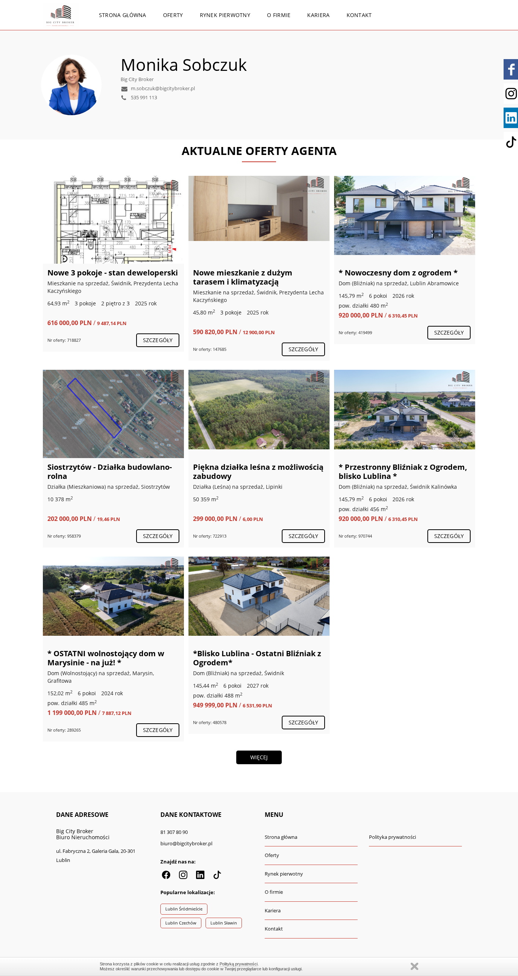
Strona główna (122, 15)
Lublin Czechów (180, 923)
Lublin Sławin (223, 923)
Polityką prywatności (238, 964)
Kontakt (359, 15)
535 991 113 (143, 97)
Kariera (318, 15)
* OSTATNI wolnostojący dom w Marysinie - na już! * (105, 658)
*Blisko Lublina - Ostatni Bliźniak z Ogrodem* (257, 658)
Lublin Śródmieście (183, 909)
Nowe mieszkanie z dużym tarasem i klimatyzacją (242, 277)
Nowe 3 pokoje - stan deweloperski (112, 272)
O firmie (278, 15)
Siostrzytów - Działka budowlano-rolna (109, 471)
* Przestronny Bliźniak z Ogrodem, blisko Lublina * (403, 471)
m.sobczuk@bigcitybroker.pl (162, 88)
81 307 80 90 (174, 832)
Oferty (173, 15)
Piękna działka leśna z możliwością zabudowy (258, 471)
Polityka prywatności (392, 837)
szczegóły (158, 340)
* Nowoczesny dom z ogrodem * (398, 272)
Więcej (259, 757)
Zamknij (414, 966)
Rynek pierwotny (225, 15)
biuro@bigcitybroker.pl (186, 843)
